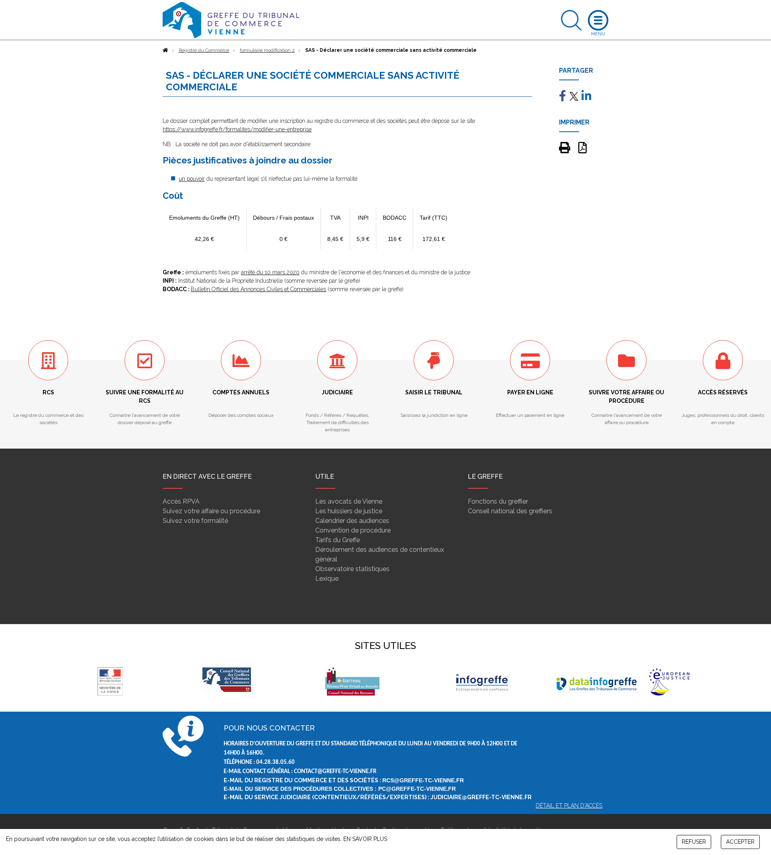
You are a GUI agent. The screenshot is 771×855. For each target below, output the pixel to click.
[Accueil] (165, 50)
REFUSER (694, 842)
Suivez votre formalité (195, 520)
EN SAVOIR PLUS (365, 839)
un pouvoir (192, 178)
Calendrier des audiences (352, 520)
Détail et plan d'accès (569, 805)
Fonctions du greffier (498, 501)
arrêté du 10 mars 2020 (270, 272)
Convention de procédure (353, 530)
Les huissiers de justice (348, 511)
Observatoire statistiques (352, 569)
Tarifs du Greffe (337, 540)
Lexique (327, 578)
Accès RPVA (181, 501)
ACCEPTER (740, 842)
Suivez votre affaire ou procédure (211, 511)
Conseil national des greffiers (510, 511)
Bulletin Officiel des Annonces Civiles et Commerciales (258, 289)
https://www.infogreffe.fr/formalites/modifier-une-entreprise (237, 129)
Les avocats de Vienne (348, 501)
